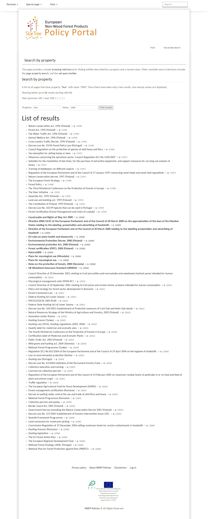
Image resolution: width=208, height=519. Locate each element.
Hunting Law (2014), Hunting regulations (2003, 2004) (56, 324)
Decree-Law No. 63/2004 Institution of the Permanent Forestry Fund (64, 363)
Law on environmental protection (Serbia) (50, 355)
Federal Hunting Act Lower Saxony (46, 297)
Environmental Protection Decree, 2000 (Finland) (55, 241)
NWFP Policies (92, 508)
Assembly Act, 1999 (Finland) (43, 196)
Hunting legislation (38, 433)
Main (152, 47)
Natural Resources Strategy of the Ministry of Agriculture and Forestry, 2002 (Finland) (73, 312)
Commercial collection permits (44, 371)
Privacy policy (79, 468)
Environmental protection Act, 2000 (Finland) (53, 244)
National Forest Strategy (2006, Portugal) (50, 445)
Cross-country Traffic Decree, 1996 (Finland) (51, 141)
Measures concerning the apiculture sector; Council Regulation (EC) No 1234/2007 (72, 157)
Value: (65, 107)
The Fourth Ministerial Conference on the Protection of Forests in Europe (66, 332)
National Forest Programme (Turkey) (47, 347)
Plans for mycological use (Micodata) (48, 256)
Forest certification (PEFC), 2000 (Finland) (50, 248)
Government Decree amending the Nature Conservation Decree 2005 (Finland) (70, 410)
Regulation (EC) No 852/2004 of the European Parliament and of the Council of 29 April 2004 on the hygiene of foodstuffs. (92, 351)
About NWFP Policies (100, 468)
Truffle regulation (37, 382)
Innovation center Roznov (41, 316)
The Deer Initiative (38, 192)
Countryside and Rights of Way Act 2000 (50, 217)
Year (64, 87)
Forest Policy (35, 184)
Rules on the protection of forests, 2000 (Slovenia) (56, 264)
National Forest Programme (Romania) (49, 398)
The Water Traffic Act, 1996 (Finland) (47, 134)
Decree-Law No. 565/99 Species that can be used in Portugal (60, 208)
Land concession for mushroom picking (48, 421)
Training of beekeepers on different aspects (51, 169)
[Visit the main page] (65, 28)
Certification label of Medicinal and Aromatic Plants (55, 336)
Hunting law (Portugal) (40, 359)
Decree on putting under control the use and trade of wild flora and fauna (67, 394)
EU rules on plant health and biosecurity (50, 237)
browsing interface (62, 69)
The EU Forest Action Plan (42, 437)
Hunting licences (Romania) (43, 429)
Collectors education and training (46, 367)
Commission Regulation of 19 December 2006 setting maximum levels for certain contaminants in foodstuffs (85, 425)
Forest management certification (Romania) (51, 390)
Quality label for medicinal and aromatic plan (52, 328)
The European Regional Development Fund (50, 441)
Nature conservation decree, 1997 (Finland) (51, 177)
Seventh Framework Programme (45, 418)
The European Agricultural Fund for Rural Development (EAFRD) (62, 386)
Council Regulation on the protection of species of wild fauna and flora (65, 149)
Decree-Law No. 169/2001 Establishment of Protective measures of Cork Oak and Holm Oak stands (80, 308)
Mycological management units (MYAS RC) (51, 281)
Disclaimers (120, 468)
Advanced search (172, 47)
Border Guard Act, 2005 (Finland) (45, 406)
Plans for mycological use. (42, 260)
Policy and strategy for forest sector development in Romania (60, 289)
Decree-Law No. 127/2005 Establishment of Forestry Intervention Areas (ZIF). (69, 414)
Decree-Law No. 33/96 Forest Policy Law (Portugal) (55, 145)
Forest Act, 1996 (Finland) (41, 130)
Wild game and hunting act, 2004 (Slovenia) (51, 343)
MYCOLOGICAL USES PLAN (42, 301)
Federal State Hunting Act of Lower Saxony (50, 305)
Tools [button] (53, 4)
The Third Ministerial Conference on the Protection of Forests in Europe (66, 188)
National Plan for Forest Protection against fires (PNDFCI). (58, 449)
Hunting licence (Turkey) (41, 320)
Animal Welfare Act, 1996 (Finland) (46, 138)
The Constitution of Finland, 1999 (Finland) (50, 204)
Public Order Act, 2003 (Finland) (45, 340)
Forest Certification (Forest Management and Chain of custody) (61, 212)
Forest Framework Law (40, 293)
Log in (133, 468)
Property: (27, 107)
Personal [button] (11, 4)
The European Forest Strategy (44, 180)
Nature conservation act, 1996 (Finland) (49, 126)
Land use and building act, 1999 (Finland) (50, 200)
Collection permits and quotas (44, 402)
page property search (37, 73)
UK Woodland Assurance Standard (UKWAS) (52, 268)
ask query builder (67, 73)
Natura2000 (34, 252)
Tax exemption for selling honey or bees (49, 153)
